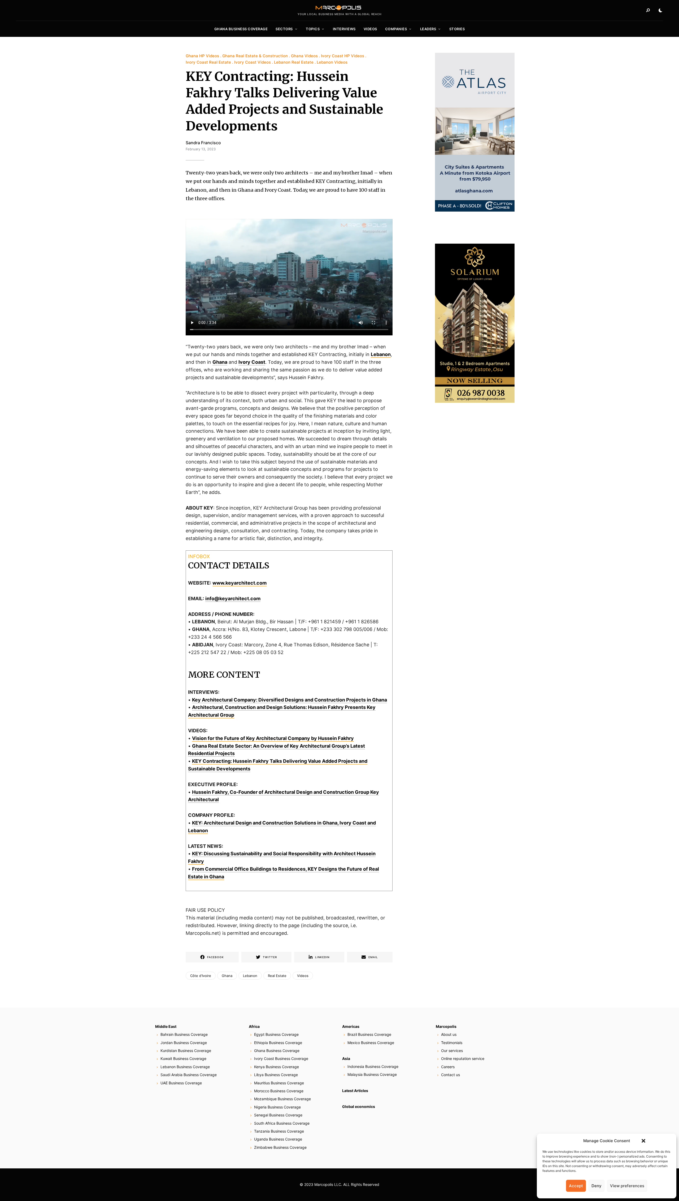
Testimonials (451, 1042)
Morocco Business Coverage (278, 1091)
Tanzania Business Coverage (279, 1131)
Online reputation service (462, 1058)
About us (448, 1034)
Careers (448, 1066)
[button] (643, 1140)
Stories (457, 29)
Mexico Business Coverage (370, 1042)
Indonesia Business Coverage (372, 1066)
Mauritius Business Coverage (279, 1083)
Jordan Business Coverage (183, 1042)
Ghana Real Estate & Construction (255, 55)
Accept (576, 1185)
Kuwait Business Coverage (183, 1058)
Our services (452, 1050)
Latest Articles (355, 1090)
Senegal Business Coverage (278, 1115)
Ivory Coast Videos (252, 62)
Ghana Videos (304, 55)
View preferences (627, 1185)
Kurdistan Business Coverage (185, 1050)
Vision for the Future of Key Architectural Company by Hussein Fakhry (273, 738)
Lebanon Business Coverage (185, 1066)
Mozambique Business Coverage (282, 1099)
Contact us (450, 1074)
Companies (396, 29)
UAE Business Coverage (181, 1083)
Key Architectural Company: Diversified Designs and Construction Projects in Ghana (289, 700)
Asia (346, 1058)
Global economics (358, 1106)
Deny (596, 1185)
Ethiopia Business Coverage (278, 1042)
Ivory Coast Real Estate (208, 62)
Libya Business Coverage (276, 1074)
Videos (370, 29)
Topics (313, 29)
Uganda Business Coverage (278, 1139)
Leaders (428, 29)
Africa (254, 1026)
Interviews (344, 29)
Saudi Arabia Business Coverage (188, 1074)
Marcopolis (446, 1026)
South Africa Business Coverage (282, 1123)
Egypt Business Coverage (276, 1034)
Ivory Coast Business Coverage (281, 1058)
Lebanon (381, 354)
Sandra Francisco (203, 142)
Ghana (219, 362)
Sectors (284, 29)
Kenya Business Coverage (276, 1066)
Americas (350, 1026)
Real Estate (277, 976)
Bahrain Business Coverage (184, 1034)
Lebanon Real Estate (294, 62)
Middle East (165, 1026)
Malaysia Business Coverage (372, 1074)
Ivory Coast (251, 362)
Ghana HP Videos (202, 55)
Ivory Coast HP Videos (342, 55)
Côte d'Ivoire (200, 976)
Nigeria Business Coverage (277, 1107)
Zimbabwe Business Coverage (280, 1147)
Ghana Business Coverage (241, 29)
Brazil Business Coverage (369, 1034)
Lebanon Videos (332, 62)
